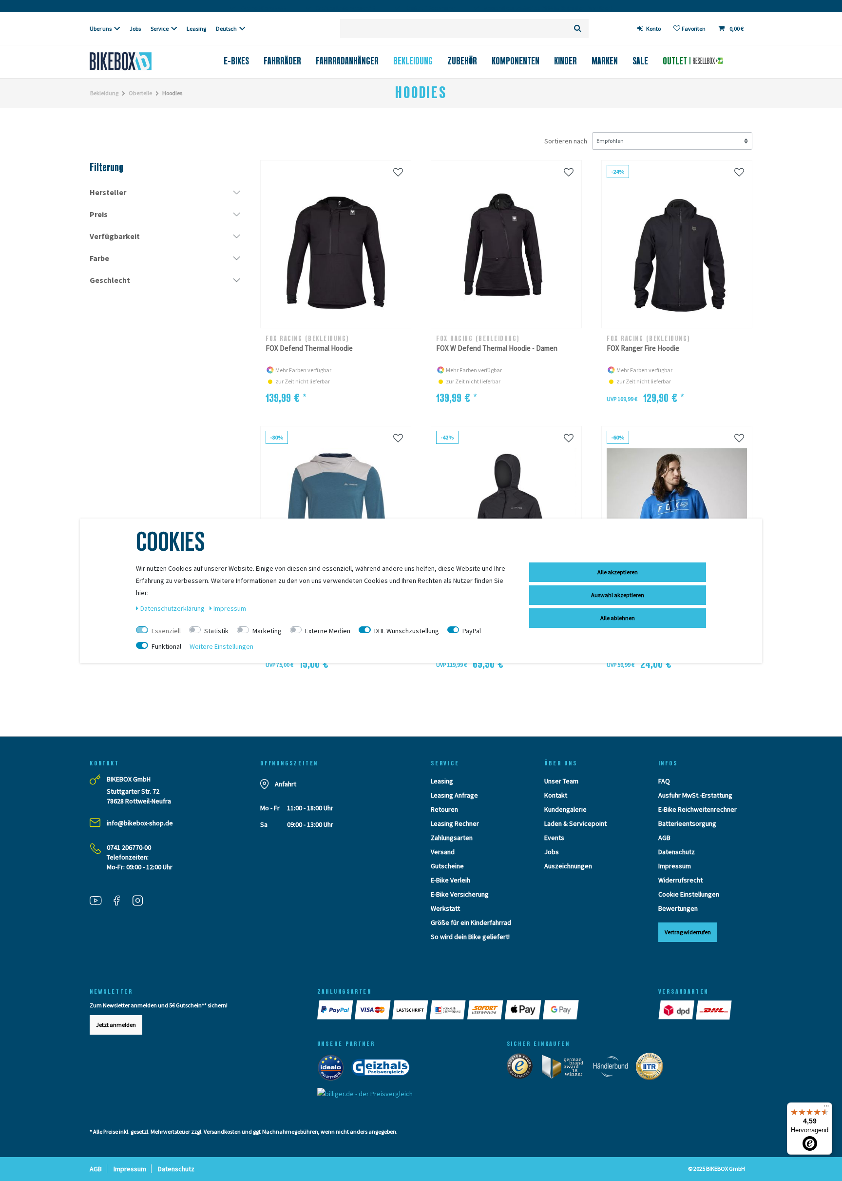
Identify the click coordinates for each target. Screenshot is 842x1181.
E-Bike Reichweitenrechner (697, 809)
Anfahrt (285, 784)
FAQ (664, 781)
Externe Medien (327, 630)
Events (554, 837)
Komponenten (515, 61)
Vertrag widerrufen (688, 932)
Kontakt (555, 795)
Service (160, 28)
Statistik (216, 630)
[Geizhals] (383, 1069)
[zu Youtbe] (99, 902)
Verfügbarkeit (115, 236)
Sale (640, 61)
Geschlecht (110, 280)
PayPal (471, 630)
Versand (443, 851)
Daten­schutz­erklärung (173, 608)
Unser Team (561, 781)
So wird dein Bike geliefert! (470, 936)
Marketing (267, 630)
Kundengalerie (565, 809)
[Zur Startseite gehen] (137, 61)
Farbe (99, 258)
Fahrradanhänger (347, 61)
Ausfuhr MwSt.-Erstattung (695, 795)
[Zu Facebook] (120, 902)
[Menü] (826, 1108)
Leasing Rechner (455, 823)
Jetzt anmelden (116, 1024)
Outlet (676, 61)
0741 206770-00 (129, 847)
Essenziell (166, 630)
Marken (605, 61)
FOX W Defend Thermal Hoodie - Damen (496, 348)
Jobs (135, 28)
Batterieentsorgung (687, 823)
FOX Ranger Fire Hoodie (643, 348)
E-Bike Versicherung (460, 894)
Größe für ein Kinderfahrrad (471, 922)
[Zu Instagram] (141, 902)
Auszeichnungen (568, 865)
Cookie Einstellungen (688, 894)
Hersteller (108, 192)
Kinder (565, 61)
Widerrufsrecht (680, 880)
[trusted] (523, 1068)
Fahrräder (282, 61)
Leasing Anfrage (454, 795)
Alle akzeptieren (617, 572)
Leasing (196, 28)
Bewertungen (678, 908)
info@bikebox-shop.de (140, 823)
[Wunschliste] (398, 172)
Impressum (674, 865)
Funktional (166, 646)
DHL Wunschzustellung (406, 630)
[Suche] (578, 28)
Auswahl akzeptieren (617, 595)
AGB (664, 837)
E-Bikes (236, 61)
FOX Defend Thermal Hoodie (309, 348)
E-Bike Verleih (450, 880)
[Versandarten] (677, 1010)
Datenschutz (676, 851)
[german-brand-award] (566, 1068)
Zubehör (462, 61)
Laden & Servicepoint (575, 823)
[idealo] (333, 1069)
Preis (99, 214)
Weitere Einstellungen (221, 646)
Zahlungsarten (452, 837)
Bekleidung (413, 61)
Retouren (444, 809)
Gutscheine (447, 865)
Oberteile (140, 93)
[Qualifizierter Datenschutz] (652, 1068)
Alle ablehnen (617, 617)
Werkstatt (445, 908)
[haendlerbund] (613, 1068)
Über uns (101, 28)
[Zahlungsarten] (336, 1010)
